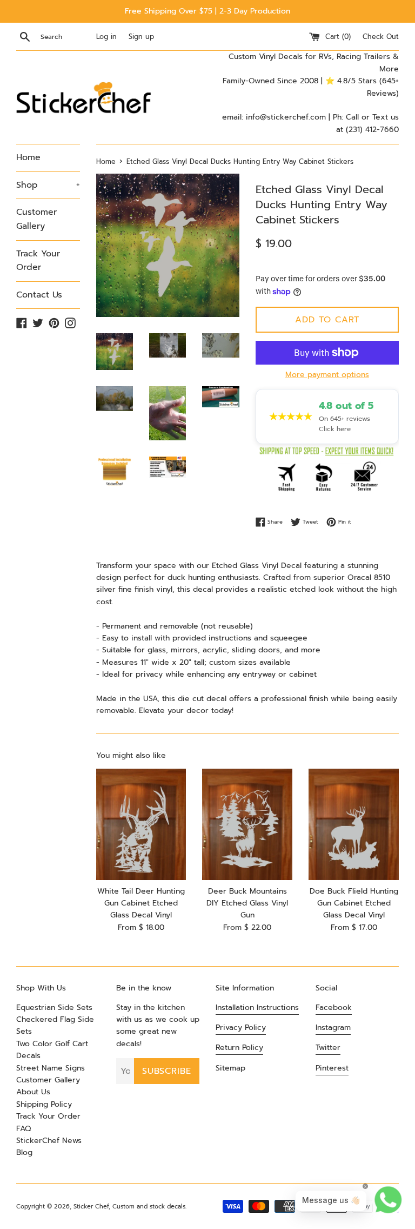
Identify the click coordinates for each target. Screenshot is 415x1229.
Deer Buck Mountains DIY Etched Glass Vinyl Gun (247, 903)
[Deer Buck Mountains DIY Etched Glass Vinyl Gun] (247, 824)
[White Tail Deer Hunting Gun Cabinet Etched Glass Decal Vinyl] (141, 824)
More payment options (327, 374)
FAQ (23, 1128)
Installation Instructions (257, 1007)
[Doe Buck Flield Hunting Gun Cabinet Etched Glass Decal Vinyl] (354, 824)
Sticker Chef (91, 1206)
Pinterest (332, 1068)
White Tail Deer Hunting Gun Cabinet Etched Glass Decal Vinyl (141, 903)
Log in (106, 36)
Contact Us (39, 294)
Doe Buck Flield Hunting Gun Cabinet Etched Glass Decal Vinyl (354, 903)
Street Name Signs (50, 1068)
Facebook (334, 1007)
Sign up (141, 36)
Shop (48, 185)
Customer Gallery (36, 219)
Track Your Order (38, 260)
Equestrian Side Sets (54, 1007)
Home (28, 157)
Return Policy (239, 1047)
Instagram (333, 1027)
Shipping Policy (44, 1104)
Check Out (381, 36)
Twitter (328, 1047)
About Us (33, 1092)
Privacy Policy (241, 1027)
